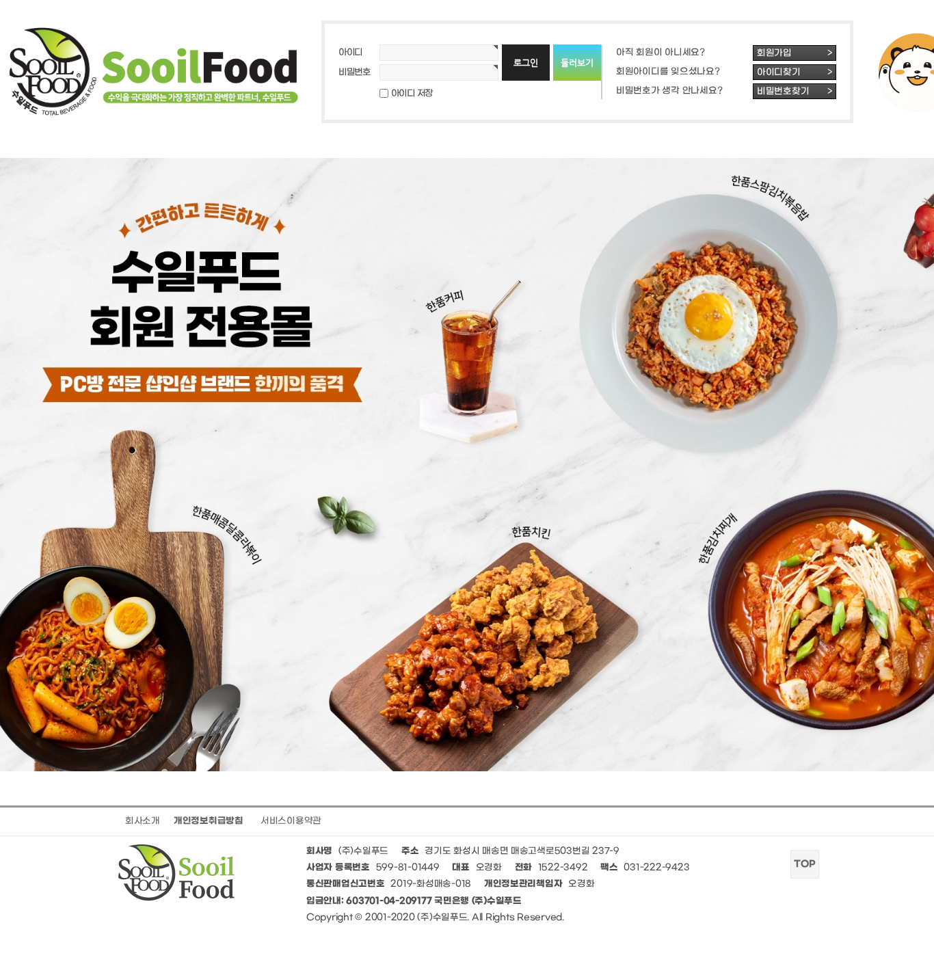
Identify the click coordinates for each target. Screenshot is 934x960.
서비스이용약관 (291, 821)
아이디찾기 (794, 72)
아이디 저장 (412, 93)
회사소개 (142, 821)
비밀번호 (354, 72)
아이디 (350, 52)
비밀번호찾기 (794, 91)
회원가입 (794, 53)
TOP (804, 864)
